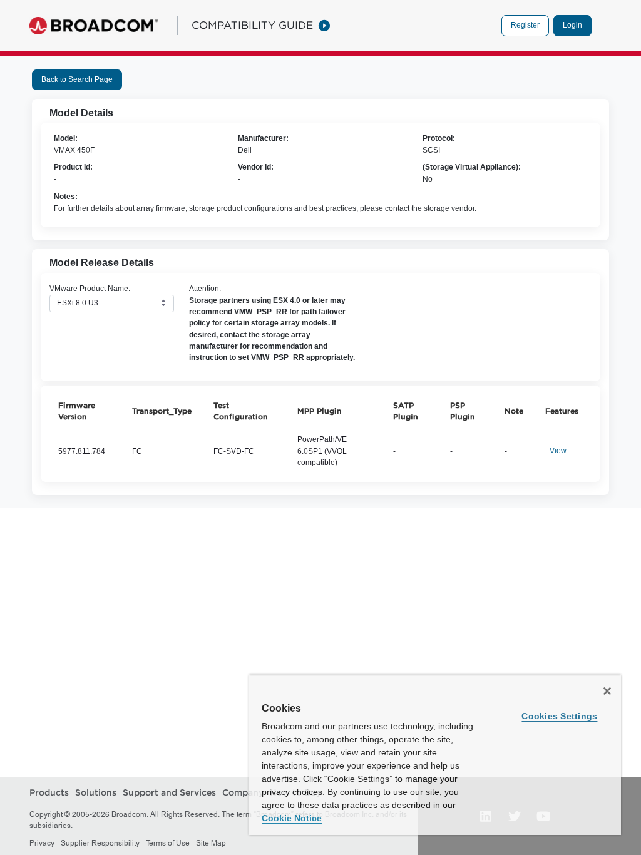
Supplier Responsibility (100, 843)
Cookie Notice (292, 818)
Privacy (41, 843)
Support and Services (169, 792)
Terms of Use (168, 843)
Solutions (95, 792)
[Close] (607, 691)
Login (572, 25)
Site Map (211, 843)
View (558, 450)
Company (243, 792)
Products (49, 792)
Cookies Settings (559, 716)
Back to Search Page (77, 79)
